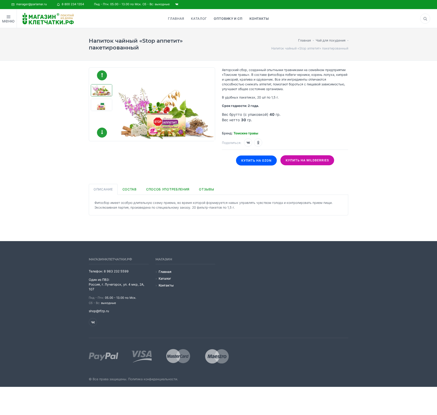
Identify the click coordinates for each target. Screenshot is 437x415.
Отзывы (206, 189)
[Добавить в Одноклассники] (258, 142)
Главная (165, 272)
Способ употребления (167, 189)
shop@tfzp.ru (99, 311)
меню (8, 21)
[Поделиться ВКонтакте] (248, 142)
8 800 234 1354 (72, 4)
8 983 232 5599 (116, 271)
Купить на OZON (256, 160)
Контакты (166, 285)
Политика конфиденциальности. (153, 379)
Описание (103, 189)
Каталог (165, 278)
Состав (129, 189)
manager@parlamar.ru (30, 4)
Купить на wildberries (307, 160)
